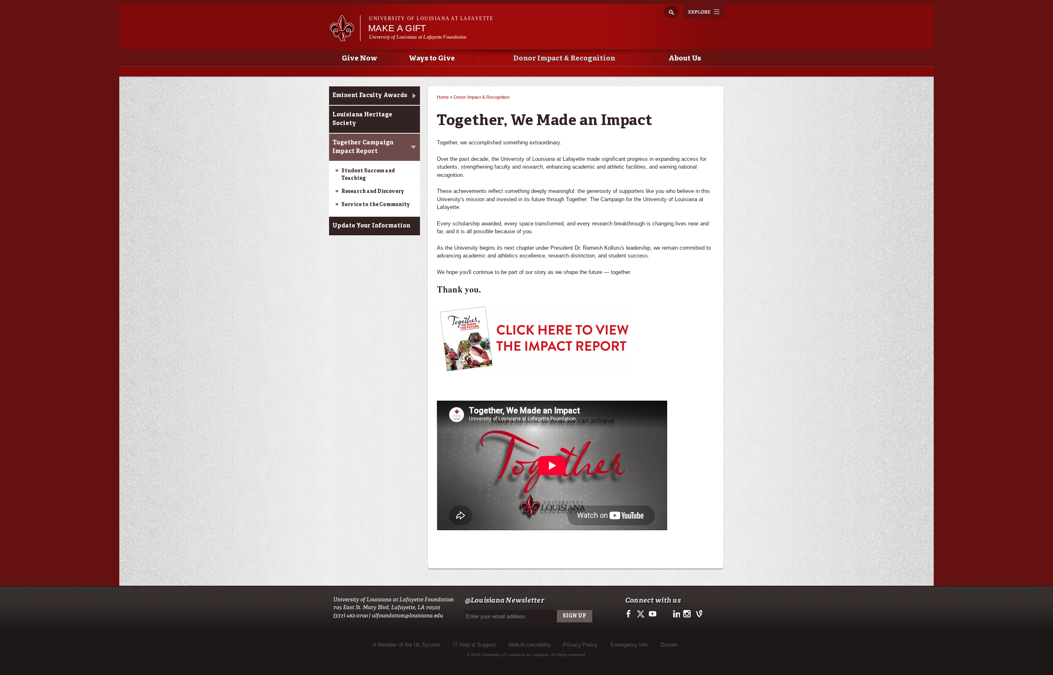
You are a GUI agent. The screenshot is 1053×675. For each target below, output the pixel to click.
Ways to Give (432, 58)
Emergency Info (629, 645)
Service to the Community (375, 204)
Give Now (359, 58)
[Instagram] (686, 616)
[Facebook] (630, 616)
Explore (704, 11)
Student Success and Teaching (368, 175)
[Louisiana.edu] (345, 38)
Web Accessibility (529, 645)
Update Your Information (371, 226)
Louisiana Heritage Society (362, 119)
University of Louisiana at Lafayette (431, 18)
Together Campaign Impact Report (362, 147)
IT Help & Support (474, 645)
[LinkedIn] (675, 616)
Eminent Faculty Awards (369, 95)
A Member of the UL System (407, 645)
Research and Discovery (372, 191)
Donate (669, 645)
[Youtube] (652, 616)
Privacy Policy (580, 645)
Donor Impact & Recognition (564, 58)
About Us (684, 58)
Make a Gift (397, 28)
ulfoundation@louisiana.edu (407, 615)
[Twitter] (641, 616)
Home (443, 97)
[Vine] (697, 616)
